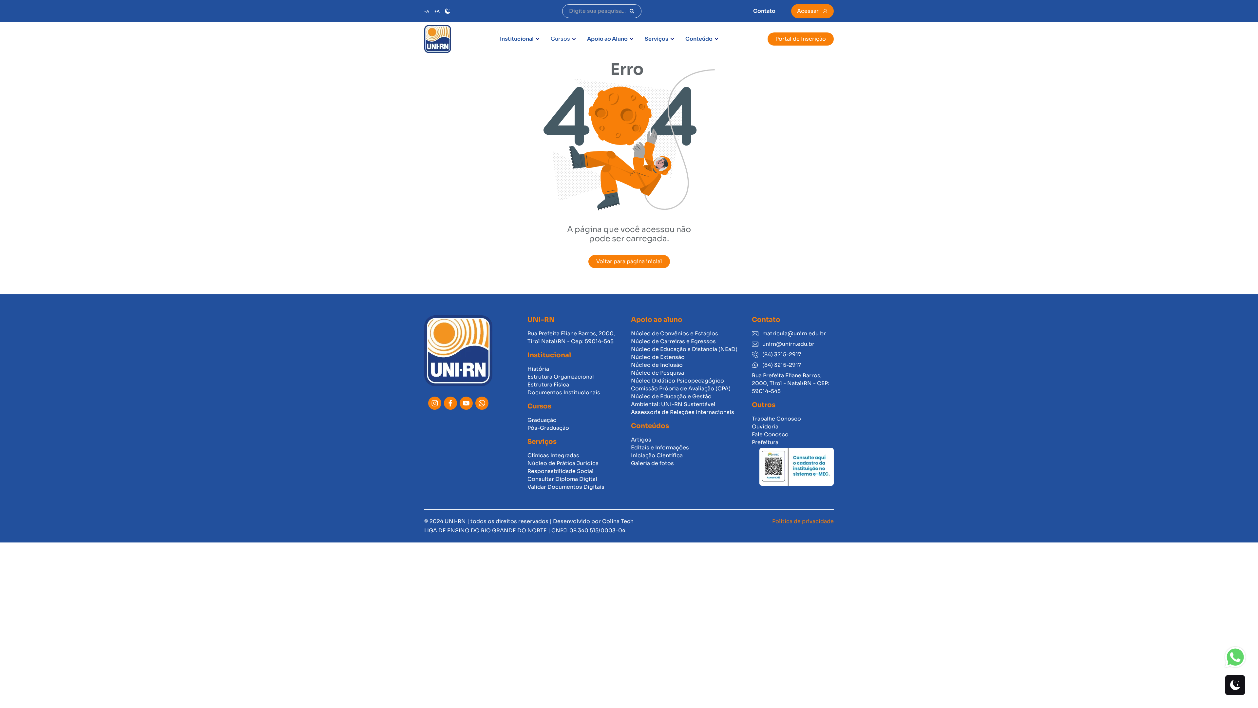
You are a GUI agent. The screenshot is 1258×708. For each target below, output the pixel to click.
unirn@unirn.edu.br (788, 344)
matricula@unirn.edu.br (794, 333)
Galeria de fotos (652, 463)
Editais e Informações (660, 447)
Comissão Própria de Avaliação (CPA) (681, 388)
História (538, 368)
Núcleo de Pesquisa (657, 372)
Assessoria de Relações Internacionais (682, 412)
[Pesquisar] (632, 11)
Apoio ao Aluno (607, 38)
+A (437, 11)
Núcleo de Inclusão (657, 365)
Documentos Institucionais (563, 392)
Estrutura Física (548, 384)
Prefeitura (765, 442)
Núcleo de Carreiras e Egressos (673, 341)
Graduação (542, 420)
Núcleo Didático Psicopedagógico (677, 380)
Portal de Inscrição (800, 38)
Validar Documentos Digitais (565, 486)
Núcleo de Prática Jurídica (563, 463)
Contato (764, 11)
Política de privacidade (803, 521)
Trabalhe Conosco (776, 418)
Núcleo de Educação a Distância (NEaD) (684, 349)
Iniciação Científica (657, 455)
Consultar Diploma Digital (562, 479)
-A (426, 11)
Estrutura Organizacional (560, 376)
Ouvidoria (765, 426)
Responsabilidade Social (560, 471)
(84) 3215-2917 (781, 354)
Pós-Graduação (548, 427)
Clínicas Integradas (553, 455)
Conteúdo (699, 38)
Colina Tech (618, 521)
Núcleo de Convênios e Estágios (674, 333)
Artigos (641, 439)
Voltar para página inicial (629, 261)
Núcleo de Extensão (658, 357)
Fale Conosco (770, 434)
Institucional (517, 38)
